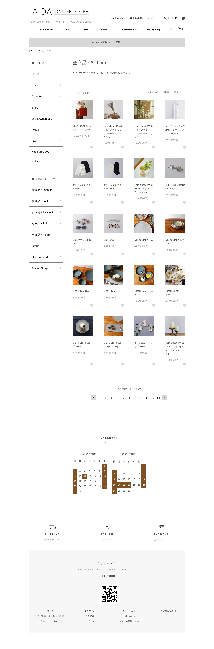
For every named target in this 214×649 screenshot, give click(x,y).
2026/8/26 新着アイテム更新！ (107, 42)
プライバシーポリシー (51, 621)
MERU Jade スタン (113, 291)
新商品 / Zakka (41, 201)
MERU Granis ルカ (143, 239)
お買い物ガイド (169, 18)
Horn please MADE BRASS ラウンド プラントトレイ (144, 188)
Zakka (35, 161)
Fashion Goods (41, 151)
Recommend (127, 29)
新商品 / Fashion (42, 190)
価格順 (166, 92)
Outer (35, 74)
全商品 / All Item (45, 50)
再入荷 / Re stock (43, 212)
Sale (68, 29)
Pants (35, 130)
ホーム (31, 50)
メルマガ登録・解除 (129, 621)
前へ (93, 397)
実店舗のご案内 (168, 610)
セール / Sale (40, 223)
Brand (104, 29)
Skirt (35, 141)
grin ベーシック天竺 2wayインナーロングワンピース (175, 129)
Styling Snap (154, 29)
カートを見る (129, 610)
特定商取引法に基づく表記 (50, 615)
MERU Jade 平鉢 (81, 291)
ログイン (152, 18)
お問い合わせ (129, 615)
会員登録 (89, 615)
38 (158, 397)
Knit (34, 85)
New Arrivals (46, 29)
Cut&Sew (38, 96)
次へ (164, 397)
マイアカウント (117, 18)
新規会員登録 (136, 18)
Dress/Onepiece (42, 118)
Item (86, 29)
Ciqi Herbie (109, 239)
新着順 (177, 92)
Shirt (35, 107)
